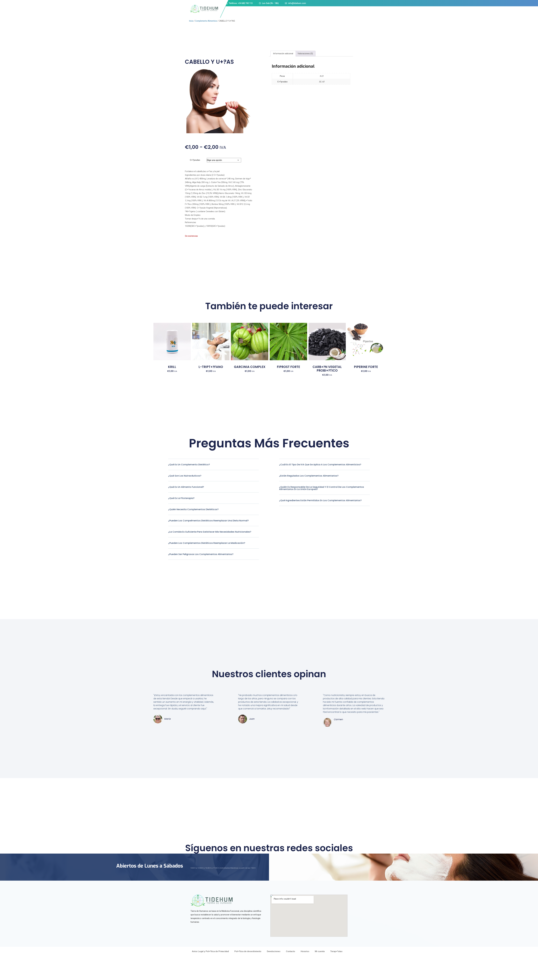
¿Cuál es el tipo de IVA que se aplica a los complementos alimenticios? (320, 464)
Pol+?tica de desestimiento (247, 951)
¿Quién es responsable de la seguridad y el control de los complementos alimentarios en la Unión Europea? (321, 488)
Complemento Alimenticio (206, 21)
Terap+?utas (336, 951)
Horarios (305, 951)
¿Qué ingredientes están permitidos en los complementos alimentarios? (320, 500)
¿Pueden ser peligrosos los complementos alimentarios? (200, 554)
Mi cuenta (320, 951)
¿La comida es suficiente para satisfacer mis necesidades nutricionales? (209, 531)
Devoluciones (273, 951)
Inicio (191, 21)
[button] (213, 466)
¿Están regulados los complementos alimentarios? (308, 475)
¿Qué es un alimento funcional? (186, 487)
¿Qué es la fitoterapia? (181, 498)
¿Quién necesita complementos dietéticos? (193, 509)
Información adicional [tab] (283, 53)
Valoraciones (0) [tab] (305, 53)
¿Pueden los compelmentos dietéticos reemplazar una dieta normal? (208, 520)
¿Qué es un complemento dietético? (189, 464)
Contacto (290, 951)
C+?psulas (195, 160)
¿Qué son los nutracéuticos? (184, 475)
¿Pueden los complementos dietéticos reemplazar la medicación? (206, 543)
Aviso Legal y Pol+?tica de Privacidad (210, 951)
